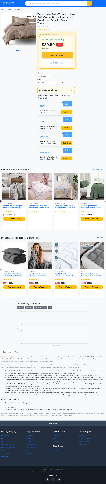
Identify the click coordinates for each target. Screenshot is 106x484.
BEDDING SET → (98, 169)
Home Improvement (8, 447)
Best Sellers (57, 456)
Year (44, 307)
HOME (10, 9)
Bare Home (35, 238)
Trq (28, 450)
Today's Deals (58, 450)
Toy (2, 450)
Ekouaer (30, 438)
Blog (54, 438)
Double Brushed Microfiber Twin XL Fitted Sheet (25, 276)
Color (39, 79)
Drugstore (4, 456)
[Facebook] (47, 479)
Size (38, 73)
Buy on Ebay (57, 55)
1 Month (20, 307)
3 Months (29, 307)
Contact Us (57, 441)
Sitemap (82, 435)
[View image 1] (17, 50)
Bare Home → (100, 238)
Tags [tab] (16, 352)
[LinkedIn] (59, 479)
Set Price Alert (58, 63)
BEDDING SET (43, 26)
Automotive (5, 435)
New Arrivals (57, 453)
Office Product (6, 453)
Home (3, 9)
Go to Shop (67, 112)
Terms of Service (85, 438)
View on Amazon (78, 219)
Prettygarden (31, 447)
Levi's (29, 441)
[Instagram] (53, 479)
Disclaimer (82, 444)
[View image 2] (20, 50)
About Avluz (57, 435)
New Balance (31, 444)
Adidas (29, 453)
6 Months (38, 307)
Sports (3, 441)
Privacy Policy (84, 441)
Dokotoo (30, 435)
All (50, 307)
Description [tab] (7, 352)
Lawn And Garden (7, 444)
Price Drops (57, 459)
